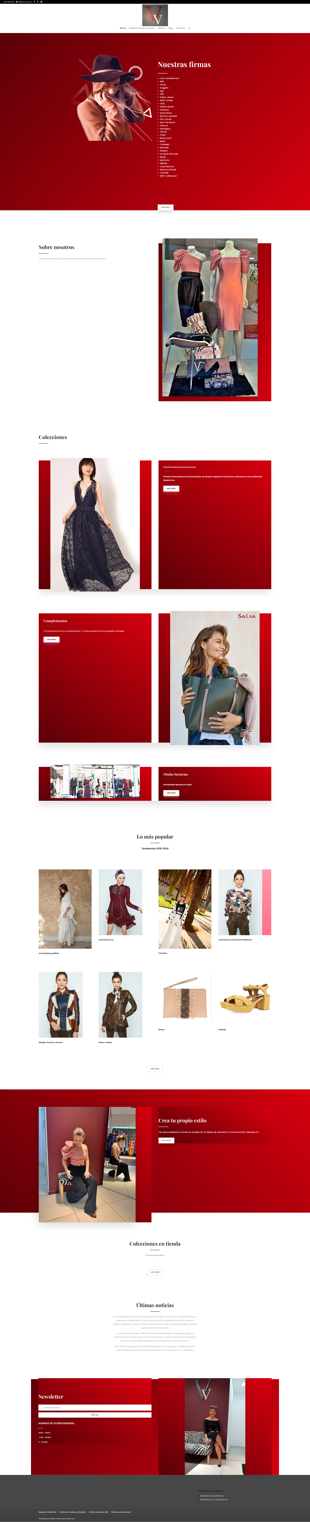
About (123, 28)
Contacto (180, 28)
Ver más (165, 207)
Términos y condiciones (121, 1512)
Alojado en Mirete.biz (47, 1512)
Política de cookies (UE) (98, 1512)
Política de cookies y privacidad (73, 1512)
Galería (161, 28)
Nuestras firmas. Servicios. (142, 28)
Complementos (217, 1496)
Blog (170, 28)
